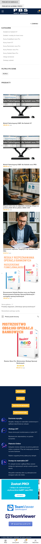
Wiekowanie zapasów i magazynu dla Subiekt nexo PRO (20, 250)
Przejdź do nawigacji (10, 2)
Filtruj (5, 73)
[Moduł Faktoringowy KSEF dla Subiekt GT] (21, 104)
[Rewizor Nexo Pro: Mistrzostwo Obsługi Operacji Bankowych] (20, 340)
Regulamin (20, 391)
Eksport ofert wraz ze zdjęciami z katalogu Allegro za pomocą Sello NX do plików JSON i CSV (21, 207)
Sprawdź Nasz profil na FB (22, 524)
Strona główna (6, 304)
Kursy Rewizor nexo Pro (10, 49)
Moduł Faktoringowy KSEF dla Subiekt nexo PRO (20, 164)
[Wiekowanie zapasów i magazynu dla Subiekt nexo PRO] (21, 230)
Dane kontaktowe (20, 412)
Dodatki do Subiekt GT (10, 32)
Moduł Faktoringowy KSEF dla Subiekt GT (17, 123)
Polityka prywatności (20, 405)
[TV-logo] (20, 516)
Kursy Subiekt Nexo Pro (10, 53)
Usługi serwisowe (8, 57)
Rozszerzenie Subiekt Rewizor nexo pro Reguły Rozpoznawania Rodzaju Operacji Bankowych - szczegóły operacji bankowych (19, 294)
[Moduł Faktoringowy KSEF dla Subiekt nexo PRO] (21, 145)
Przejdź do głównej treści (12, 6)
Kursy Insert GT (8, 42)
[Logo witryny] (20, 11)
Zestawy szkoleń (8, 60)
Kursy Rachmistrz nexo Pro (11, 46)
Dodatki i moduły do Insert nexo (13, 35)
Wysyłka (20, 398)
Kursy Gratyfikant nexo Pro (11, 39)
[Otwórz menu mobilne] (2, 11)
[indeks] (20, 508)
